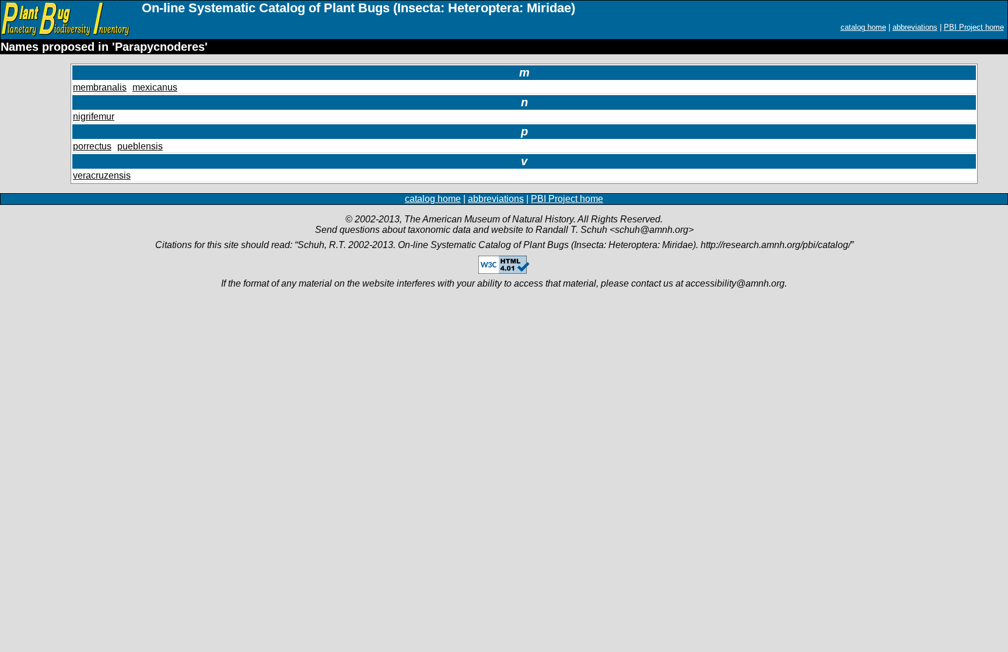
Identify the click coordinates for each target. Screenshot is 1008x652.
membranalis (100, 87)
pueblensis (140, 146)
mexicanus (154, 87)
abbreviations (914, 27)
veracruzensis (102, 175)
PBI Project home (974, 27)
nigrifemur (93, 116)
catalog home (863, 27)
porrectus (92, 146)
